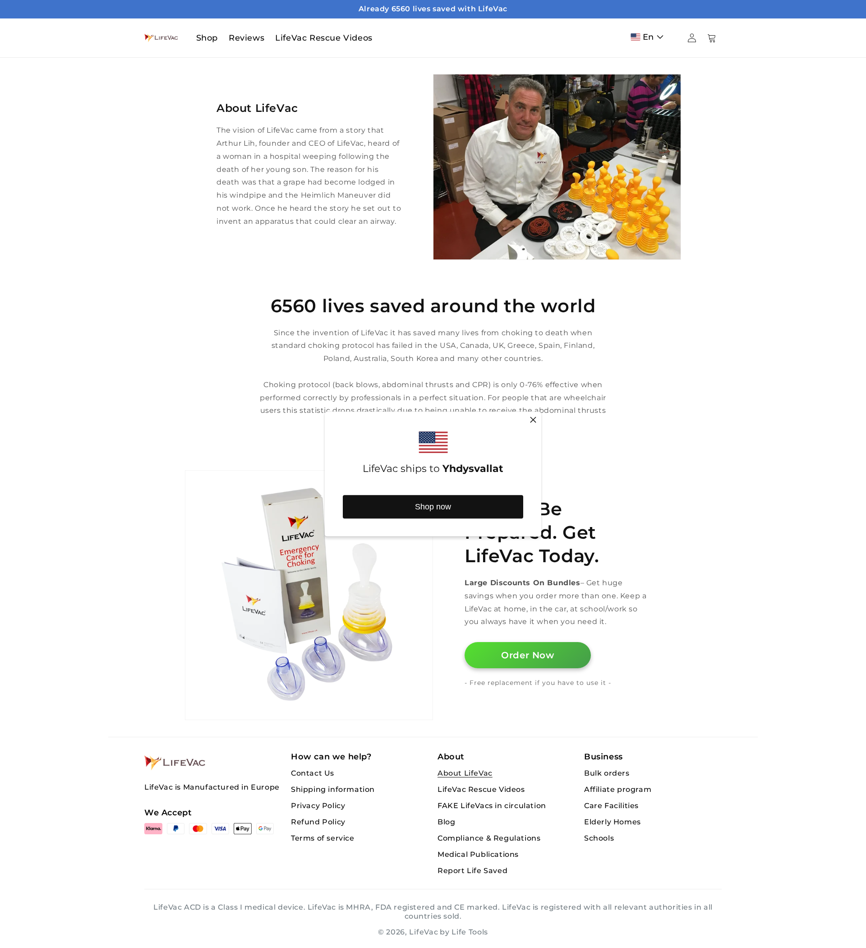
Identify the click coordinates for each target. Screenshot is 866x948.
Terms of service (323, 838)
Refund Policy (318, 822)
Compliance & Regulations (489, 838)
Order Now (527, 655)
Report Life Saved (472, 870)
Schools (599, 838)
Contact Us (312, 773)
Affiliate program (617, 789)
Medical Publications (478, 854)
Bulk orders (607, 773)
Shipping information (333, 789)
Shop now (433, 506)
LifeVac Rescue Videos (481, 789)
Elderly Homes (612, 822)
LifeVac (423, 932)
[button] (649, 37)
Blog (446, 822)
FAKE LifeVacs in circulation (492, 805)
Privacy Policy (318, 805)
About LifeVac (465, 773)
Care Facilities (611, 805)
